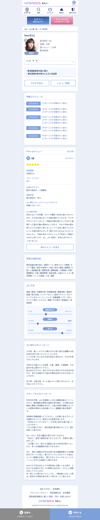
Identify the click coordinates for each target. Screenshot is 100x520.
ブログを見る (36, 83)
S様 (32, 158)
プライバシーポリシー (39, 492)
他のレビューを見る (50, 247)
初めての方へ (45, 489)
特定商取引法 (55, 492)
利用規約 (56, 489)
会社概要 (66, 492)
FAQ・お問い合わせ (63, 496)
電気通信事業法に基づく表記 (41, 496)
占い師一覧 (34, 29)
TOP (25, 29)
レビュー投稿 (63, 83)
